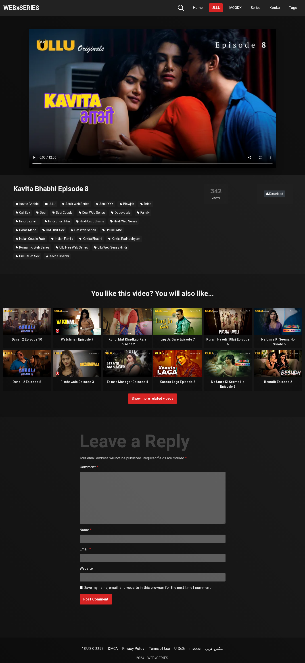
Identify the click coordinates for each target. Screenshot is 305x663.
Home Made (27, 230)
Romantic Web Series (34, 247)
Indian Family (63, 239)
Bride (147, 204)
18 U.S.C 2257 (92, 648)
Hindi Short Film (59, 221)
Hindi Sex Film (28, 221)
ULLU (215, 8)
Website (86, 568)
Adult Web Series (77, 204)
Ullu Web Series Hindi (112, 247)
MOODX (235, 8)
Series (256, 8)
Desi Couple (64, 212)
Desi (42, 212)
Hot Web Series (85, 230)
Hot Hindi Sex (55, 230)
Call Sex (24, 212)
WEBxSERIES (21, 8)
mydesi (195, 648)
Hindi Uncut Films (91, 221)
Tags (293, 8)
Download (276, 194)
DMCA (113, 648)
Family (144, 212)
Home (198, 8)
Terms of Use (159, 648)
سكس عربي (214, 648)
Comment (89, 467)
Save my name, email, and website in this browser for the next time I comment (147, 588)
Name (86, 530)
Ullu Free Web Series (73, 247)
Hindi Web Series (125, 221)
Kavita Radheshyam (125, 239)
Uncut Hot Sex (29, 256)
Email (85, 549)
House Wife (113, 230)
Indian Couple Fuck (32, 239)
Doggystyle (122, 212)
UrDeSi (179, 648)
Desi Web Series (93, 212)
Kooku (274, 8)
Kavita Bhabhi (29, 204)
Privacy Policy (133, 648)
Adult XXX (106, 204)
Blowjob (128, 204)
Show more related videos (152, 398)
